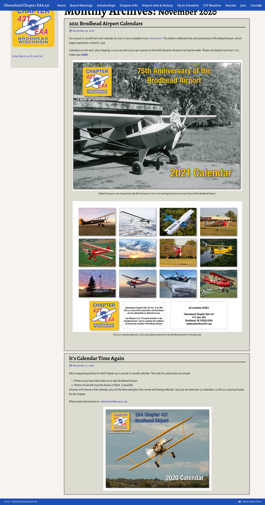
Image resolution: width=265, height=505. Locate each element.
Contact (256, 5)
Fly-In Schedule (188, 5)
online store (155, 38)
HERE (84, 54)
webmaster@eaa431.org (113, 401)
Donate (231, 5)
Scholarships (106, 5)
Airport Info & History (157, 5)
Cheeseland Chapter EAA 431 (26, 5)
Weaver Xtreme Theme (251, 501)
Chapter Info (129, 5)
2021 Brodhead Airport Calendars (106, 23)
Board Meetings (81, 5)
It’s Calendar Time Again (96, 358)
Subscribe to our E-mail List (27, 56)
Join (243, 5)
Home (61, 5)
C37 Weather (212, 5)
